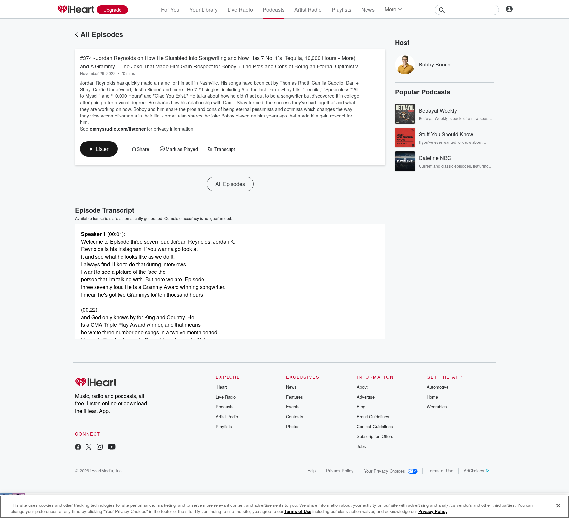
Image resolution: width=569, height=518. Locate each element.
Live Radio (240, 9)
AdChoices (474, 470)
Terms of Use (440, 470)
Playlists (341, 9)
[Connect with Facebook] (78, 447)
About (362, 387)
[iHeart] (75, 9)
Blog (361, 406)
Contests (294, 416)
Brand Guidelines (373, 416)
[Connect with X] (88, 447)
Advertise (366, 397)
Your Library (203, 9)
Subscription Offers (375, 436)
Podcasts (273, 9)
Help (311, 470)
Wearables (437, 406)
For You (170, 9)
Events (293, 406)
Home (432, 397)
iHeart (221, 387)
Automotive (437, 387)
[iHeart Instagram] (100, 447)
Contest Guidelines (375, 426)
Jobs (361, 446)
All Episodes (101, 34)
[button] (99, 149)
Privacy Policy (340, 470)
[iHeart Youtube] (112, 447)
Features (294, 397)
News (368, 9)
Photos (293, 426)
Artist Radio (308, 9)
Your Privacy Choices (384, 471)
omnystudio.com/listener (118, 128)
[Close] (558, 506)
